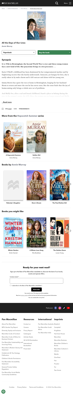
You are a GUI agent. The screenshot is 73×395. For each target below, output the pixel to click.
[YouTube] (68, 308)
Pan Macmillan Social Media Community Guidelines (11, 373)
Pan (55, 360)
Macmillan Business (60, 340)
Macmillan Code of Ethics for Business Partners (11, 338)
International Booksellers (28, 344)
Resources (29, 319)
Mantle (56, 354)
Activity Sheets (28, 337)
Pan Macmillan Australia (46, 324)
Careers (26, 327)
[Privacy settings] (3, 392)
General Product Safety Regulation (9, 368)
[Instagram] (59, 307)
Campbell (57, 327)
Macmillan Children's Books (61, 344)
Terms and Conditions (36, 387)
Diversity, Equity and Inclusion (11, 330)
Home (3, 8)
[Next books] (70, 184)
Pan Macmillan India (44, 333)
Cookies (11, 387)
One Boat (57, 357)
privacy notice (24, 295)
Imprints (58, 319)
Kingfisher (57, 330)
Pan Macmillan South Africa (45, 328)
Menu (66, 3)
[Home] (10, 3)
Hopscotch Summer (27, 116)
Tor (55, 367)
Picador (56, 364)
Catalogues (27, 334)
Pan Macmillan (9, 319)
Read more (7, 102)
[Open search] (56, 3)
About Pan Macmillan (9, 324)
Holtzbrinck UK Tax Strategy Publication (11, 354)
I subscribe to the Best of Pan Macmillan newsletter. (27, 285)
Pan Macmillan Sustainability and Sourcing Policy (12, 343)
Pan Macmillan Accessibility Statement (10, 363)
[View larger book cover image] (36, 25)
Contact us (27, 324)
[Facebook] (55, 307)
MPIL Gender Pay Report (10, 327)
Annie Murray (24, 8)
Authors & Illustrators (13, 8)
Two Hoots (57, 370)
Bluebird (57, 324)
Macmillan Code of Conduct (11, 334)
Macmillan (57, 337)
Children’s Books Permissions (11, 358)
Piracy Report (28, 330)
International (45, 319)
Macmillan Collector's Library (61, 350)
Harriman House (59, 334)
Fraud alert (27, 349)
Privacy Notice (21, 387)
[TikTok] (64, 307)
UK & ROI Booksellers (31, 340)
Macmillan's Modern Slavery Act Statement (12, 349)
